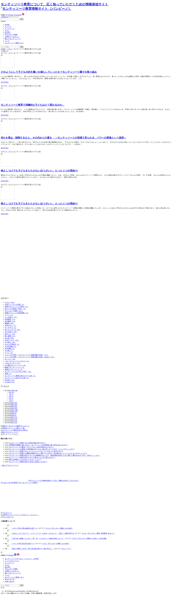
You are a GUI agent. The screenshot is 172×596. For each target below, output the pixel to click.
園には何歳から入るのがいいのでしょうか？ (25, 459)
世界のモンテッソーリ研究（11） (17, 306)
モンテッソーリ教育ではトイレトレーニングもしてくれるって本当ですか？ (36, 451)
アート (69, 548)
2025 (14, 403)
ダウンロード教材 (11, 34)
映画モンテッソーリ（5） (14, 369)
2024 (14, 404)
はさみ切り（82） (11, 332)
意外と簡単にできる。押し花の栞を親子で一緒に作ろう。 (32, 548)
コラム (7, 31)
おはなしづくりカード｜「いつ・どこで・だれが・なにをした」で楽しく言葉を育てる (43, 533)
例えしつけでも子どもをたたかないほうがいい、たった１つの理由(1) (39, 203)
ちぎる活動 (102, 538)
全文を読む (5, 82)
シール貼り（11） (11, 317)
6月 (11, 396)
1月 (11, 401)
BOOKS (7, 33)
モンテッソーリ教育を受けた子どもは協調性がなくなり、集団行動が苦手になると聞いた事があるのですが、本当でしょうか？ (54, 455)
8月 (11, 392)
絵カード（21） (10, 334)
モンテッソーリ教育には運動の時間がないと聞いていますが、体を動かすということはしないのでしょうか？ (48, 453)
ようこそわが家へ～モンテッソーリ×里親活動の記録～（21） (27, 355)
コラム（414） (10, 302)
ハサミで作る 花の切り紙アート (23, 543)
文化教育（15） (10, 321)
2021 (14, 410)
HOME (7, 24)
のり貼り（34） (10, 342)
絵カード (111, 533)
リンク (7, 41)
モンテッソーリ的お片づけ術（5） (17, 378)
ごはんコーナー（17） (13, 363)
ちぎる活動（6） (11, 346)
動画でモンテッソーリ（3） (15, 367)
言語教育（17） (10, 319)
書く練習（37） (10, 336)
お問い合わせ (9, 581)
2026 (14, 390)
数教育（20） (9, 323)
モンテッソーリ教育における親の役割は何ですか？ (27, 443)
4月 (11, 398)
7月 (11, 394)
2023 (14, 406)
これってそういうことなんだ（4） (17, 361)
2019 (13, 413)
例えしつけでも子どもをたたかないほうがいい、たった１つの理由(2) (39, 170)
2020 (14, 412)
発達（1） (8, 374)
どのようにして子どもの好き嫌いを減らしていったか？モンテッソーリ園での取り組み (49, 72)
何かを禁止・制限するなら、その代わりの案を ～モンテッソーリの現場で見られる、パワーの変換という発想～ (63, 137)
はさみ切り (69, 528)
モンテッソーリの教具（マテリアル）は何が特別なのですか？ (31, 447)
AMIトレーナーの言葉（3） (15, 304)
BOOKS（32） (10, 380)
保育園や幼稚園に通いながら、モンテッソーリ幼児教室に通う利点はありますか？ (38, 445)
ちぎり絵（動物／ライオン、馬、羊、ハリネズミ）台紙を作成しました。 (38, 538)
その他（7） (9, 350)
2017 (14, 417)
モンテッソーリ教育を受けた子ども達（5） (20, 376)
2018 (13, 415)
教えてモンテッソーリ (13, 39)
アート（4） (9, 353)
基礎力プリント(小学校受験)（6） (17, 313)
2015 (14, 421)
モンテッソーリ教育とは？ (14, 43)
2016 (14, 419)
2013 (14, 422)
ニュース (8, 26)
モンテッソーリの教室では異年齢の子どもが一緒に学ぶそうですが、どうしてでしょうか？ (41, 449)
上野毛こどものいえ (12, 37)
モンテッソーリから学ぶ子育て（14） (18, 371)
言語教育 (104, 533)
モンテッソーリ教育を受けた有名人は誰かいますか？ (28, 462)
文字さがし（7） (11, 325)
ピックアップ (9, 28)
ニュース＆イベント (12, 561)
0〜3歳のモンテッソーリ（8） (15, 365)
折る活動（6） (10, 348)
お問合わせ (5, 17)
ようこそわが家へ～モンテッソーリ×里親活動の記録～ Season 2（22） (30, 357)
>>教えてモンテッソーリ (10, 465)
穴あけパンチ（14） (12, 340)
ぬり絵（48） (9, 338)
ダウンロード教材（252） (14, 311)
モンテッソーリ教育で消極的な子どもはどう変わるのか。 (33, 104)
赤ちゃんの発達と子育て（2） (15, 309)
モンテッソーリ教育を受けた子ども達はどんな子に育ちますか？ (32, 457)
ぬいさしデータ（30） (13, 330)
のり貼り (94, 538)
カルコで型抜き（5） (12, 344)
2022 (14, 408)
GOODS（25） (10, 382)
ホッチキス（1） (11, 327)
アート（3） (9, 315)
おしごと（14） (10, 359)
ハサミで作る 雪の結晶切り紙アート (25, 528)
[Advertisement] (16, 229)
